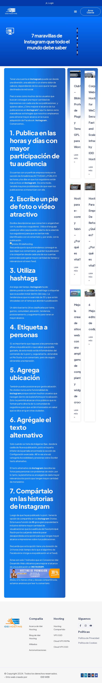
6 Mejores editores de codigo (94, 317)
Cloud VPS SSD (61, 647)
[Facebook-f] (80, 625)
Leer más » (76, 158)
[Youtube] (91, 625)
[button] (75, 11)
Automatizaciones (37, 650)
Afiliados (33, 644)
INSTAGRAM (37, 566)
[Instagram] (85, 625)
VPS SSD (58, 635)
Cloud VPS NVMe (62, 641)
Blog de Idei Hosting (34, 637)
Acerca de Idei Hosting (35, 628)
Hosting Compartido (59, 628)
